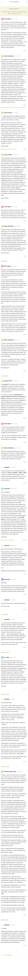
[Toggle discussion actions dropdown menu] (26, 2)
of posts (13, 1)
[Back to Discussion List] (1, 2)
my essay (5, 384)
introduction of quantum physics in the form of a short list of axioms (13, 396)
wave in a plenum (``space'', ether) (17, 472)
